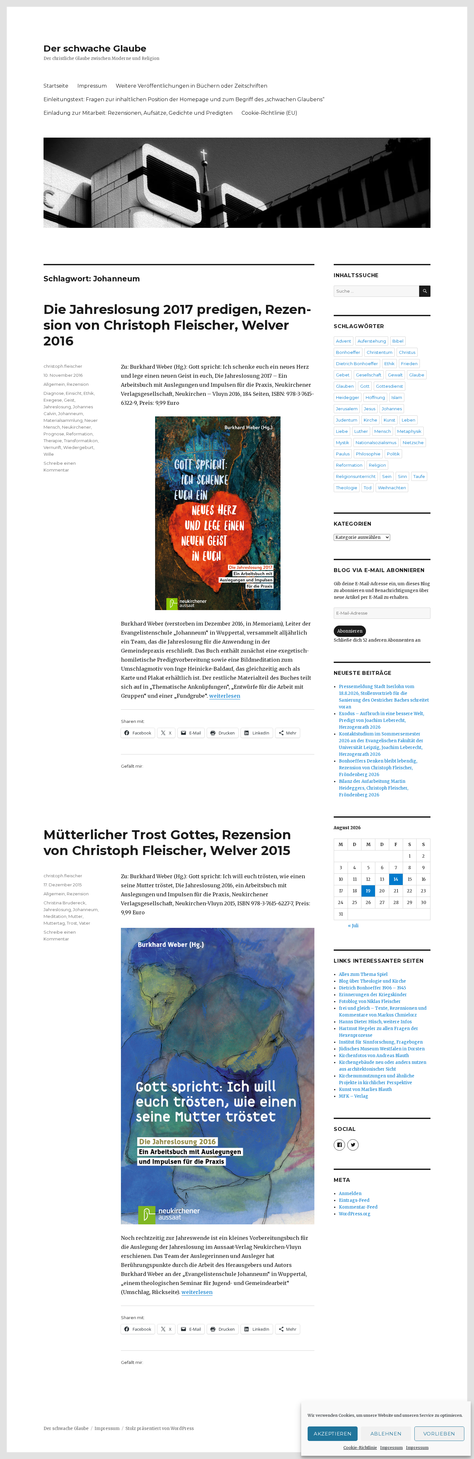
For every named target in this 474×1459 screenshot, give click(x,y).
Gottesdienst (389, 386)
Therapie (53, 440)
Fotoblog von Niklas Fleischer (370, 1001)
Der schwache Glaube (95, 48)
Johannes (392, 408)
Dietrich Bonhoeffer (357, 363)
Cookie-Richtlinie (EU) (269, 113)
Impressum (391, 1447)
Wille (49, 454)
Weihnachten (392, 487)
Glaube (416, 374)
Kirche (370, 420)
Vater (84, 923)
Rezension (78, 384)
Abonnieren (349, 631)
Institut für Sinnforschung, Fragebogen (381, 1042)
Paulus (343, 453)
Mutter (75, 916)
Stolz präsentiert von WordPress (159, 1428)
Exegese (53, 400)
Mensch (382, 431)
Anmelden (350, 1193)
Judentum (346, 420)
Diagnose (54, 393)
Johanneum (70, 413)
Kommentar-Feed (358, 1207)
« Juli (353, 926)
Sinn (402, 476)
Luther (361, 431)
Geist (69, 400)
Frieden (409, 363)
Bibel (397, 341)
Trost (72, 923)
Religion (377, 465)
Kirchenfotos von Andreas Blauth (374, 1055)
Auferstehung (372, 341)
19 (368, 891)
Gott (365, 386)
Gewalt (395, 374)
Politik (393, 453)
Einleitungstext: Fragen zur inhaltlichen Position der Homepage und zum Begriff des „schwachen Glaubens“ (184, 99)
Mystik (342, 442)
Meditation (55, 916)
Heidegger (347, 397)
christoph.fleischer (63, 366)
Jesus (369, 408)
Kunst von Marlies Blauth (365, 1089)
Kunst (389, 420)
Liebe (342, 431)
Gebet (343, 374)
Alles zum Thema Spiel (363, 974)
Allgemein (54, 384)
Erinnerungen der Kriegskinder (373, 994)
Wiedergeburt (78, 447)
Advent (343, 341)
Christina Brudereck (64, 902)
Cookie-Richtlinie (360, 1447)
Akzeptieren (333, 1434)
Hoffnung (375, 397)
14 (396, 879)
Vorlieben (439, 1434)
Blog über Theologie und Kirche (372, 981)
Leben (408, 420)
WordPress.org (354, 1214)
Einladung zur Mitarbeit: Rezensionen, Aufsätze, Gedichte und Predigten (138, 113)
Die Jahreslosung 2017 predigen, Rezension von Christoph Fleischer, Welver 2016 (177, 325)
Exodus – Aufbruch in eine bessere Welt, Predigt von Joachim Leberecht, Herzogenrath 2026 (381, 720)
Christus (407, 352)
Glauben (345, 386)
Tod (367, 487)
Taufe (419, 476)
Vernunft (52, 447)
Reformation (79, 433)
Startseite (56, 86)
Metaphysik (409, 431)
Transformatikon (81, 440)
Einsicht (74, 393)
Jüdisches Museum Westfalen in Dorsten (382, 1049)
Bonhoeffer (348, 352)
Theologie (346, 487)
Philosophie (368, 453)
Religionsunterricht (356, 476)
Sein (386, 476)
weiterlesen (224, 696)
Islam (396, 397)
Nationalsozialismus (376, 442)
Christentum (379, 352)
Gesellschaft (368, 374)
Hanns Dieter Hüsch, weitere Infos (375, 1022)
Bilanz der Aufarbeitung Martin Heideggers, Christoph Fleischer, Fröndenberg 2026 (373, 788)
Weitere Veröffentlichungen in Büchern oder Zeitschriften (191, 86)
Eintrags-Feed (354, 1200)
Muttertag (54, 923)
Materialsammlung (63, 420)
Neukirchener (76, 427)
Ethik (89, 393)
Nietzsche (413, 442)
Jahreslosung (57, 406)
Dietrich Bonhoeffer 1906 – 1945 (372, 988)
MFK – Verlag (353, 1096)
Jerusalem (347, 408)
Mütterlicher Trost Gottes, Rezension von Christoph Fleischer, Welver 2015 (167, 842)
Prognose (54, 433)
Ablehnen (386, 1434)
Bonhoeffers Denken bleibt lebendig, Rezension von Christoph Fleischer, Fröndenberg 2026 (378, 767)
